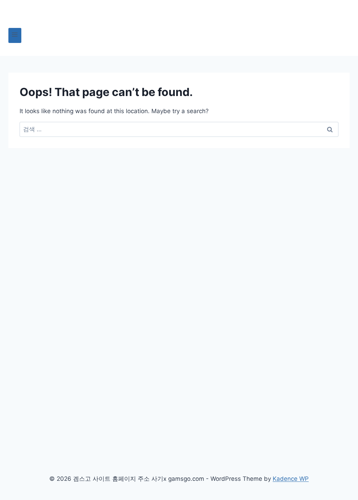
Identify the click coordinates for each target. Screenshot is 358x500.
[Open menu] (14, 35)
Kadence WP (291, 478)
